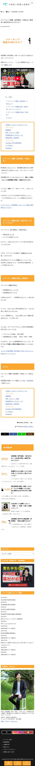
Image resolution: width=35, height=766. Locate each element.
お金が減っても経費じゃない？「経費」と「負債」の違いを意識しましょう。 (21, 506)
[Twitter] (5, 434)
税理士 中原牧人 (28, 426)
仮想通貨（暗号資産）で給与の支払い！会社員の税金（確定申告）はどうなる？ (21, 458)
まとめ (9, 118)
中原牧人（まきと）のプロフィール (16, 125)
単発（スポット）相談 (12, 132)
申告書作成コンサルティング (14, 135)
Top (3, 11)
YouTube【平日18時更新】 (13, 143)
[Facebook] (13, 434)
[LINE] (22, 434)
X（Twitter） (9, 145)
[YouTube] (28, 732)
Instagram (8, 148)
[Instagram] (17, 732)
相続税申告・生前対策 (12, 138)
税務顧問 (8, 130)
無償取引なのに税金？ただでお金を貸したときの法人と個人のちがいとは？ (21, 473)
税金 (8, 11)
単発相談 (29, 380)
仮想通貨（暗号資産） (18, 11)
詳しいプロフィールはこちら (9, 721)
